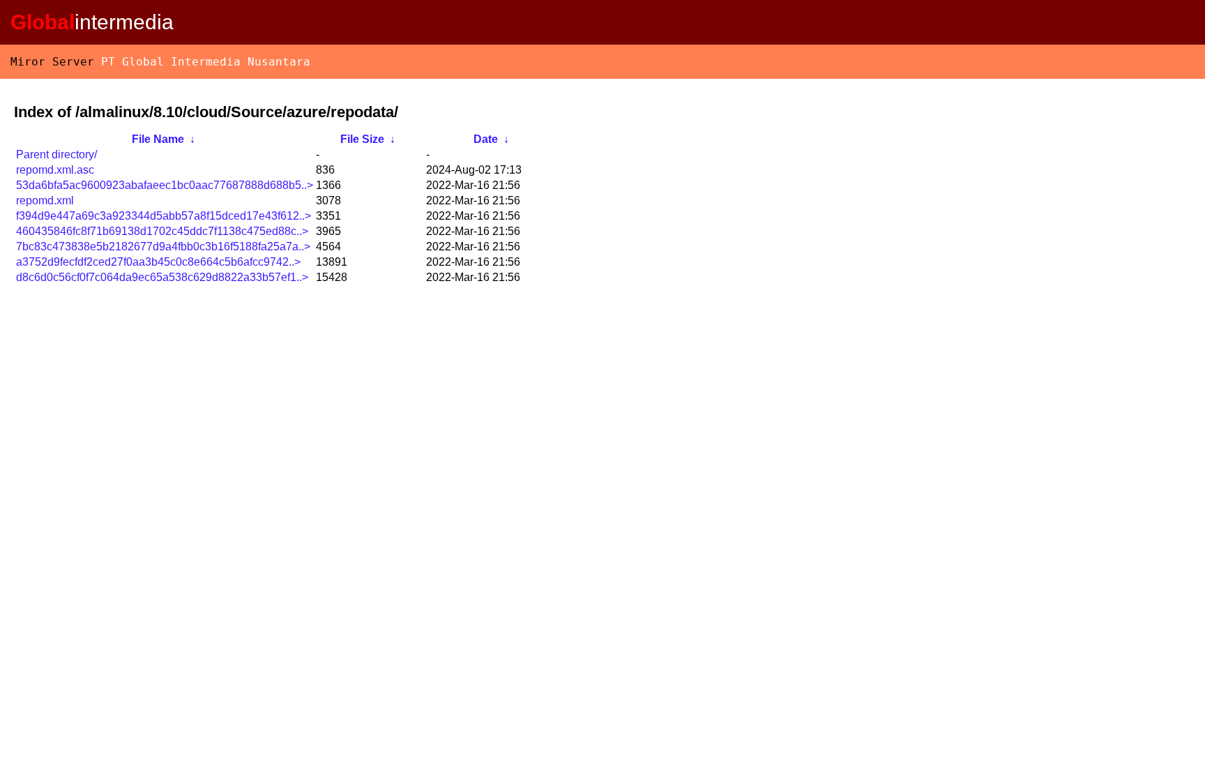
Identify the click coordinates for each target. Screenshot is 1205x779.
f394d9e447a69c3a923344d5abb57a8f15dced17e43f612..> (163, 216)
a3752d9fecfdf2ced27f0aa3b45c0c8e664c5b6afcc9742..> (158, 262)
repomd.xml (45, 200)
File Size (362, 139)
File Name (158, 139)
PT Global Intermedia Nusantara (205, 61)
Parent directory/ (56, 154)
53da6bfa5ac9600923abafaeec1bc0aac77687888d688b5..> (164, 185)
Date (485, 139)
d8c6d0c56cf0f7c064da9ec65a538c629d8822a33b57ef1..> (162, 277)
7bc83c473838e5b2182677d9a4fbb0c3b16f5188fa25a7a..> (163, 246)
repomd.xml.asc (55, 170)
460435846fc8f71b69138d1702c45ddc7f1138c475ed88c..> (162, 231)
